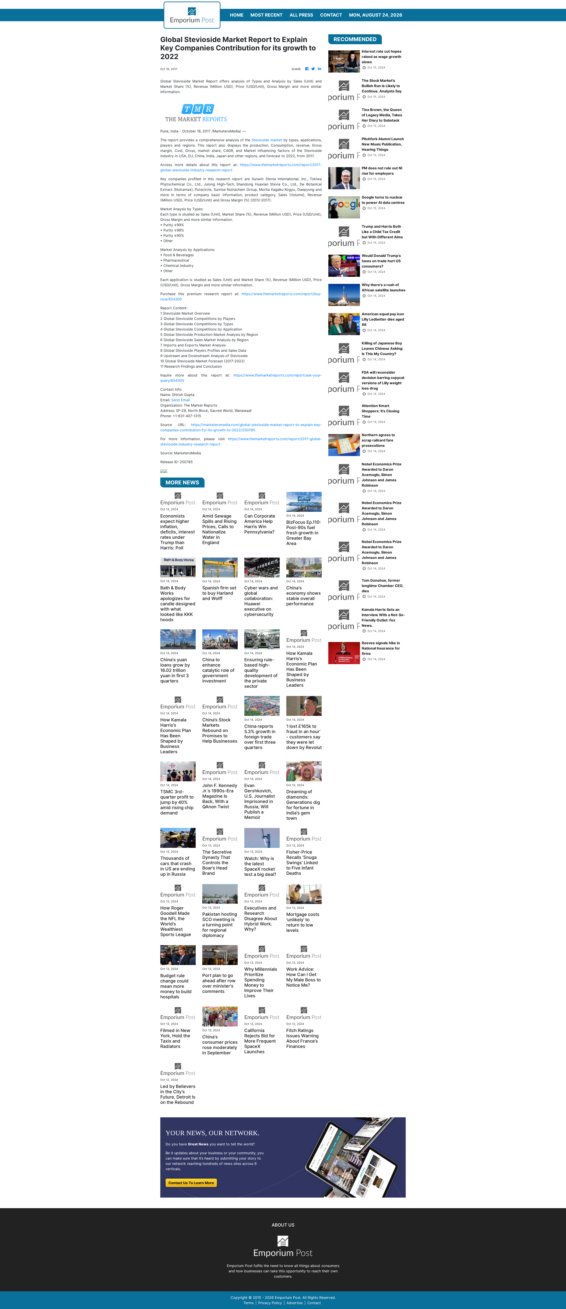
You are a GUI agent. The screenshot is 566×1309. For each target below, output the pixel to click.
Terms (248, 1303)
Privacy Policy (270, 1303)
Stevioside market (267, 140)
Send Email (180, 400)
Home (236, 15)
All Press (301, 15)
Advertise (295, 1303)
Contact (331, 15)
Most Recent (266, 15)
